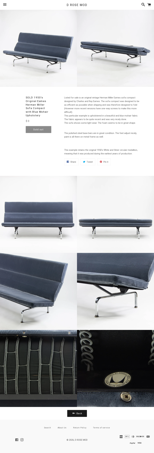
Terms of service (101, 428)
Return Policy (80, 428)
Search (47, 428)
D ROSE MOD (77, 5)
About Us (62, 428)
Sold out (38, 129)
